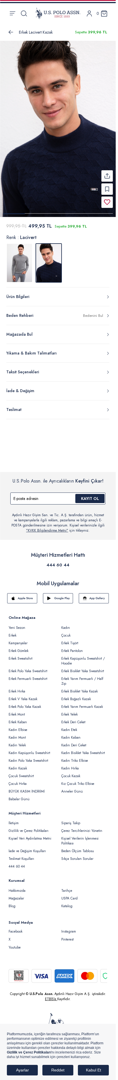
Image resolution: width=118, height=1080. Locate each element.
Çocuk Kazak (70, 772)
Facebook (15, 928)
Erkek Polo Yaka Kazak (25, 703)
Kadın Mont (17, 734)
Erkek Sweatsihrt (20, 655)
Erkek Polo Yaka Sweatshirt (28, 667)
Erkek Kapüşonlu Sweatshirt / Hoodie (83, 657)
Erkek (12, 632)
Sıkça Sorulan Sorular (77, 855)
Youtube (15, 944)
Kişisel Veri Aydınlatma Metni (30, 835)
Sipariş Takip (70, 819)
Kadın (65, 624)
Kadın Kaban (70, 734)
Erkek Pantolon (72, 647)
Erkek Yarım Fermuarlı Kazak (82, 703)
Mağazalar (16, 894)
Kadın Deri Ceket (73, 741)
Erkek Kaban (18, 718)
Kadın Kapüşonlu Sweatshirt (29, 749)
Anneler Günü (72, 788)
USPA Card (69, 894)
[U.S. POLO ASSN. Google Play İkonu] (58, 595)
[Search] (24, 13)
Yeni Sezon (17, 624)
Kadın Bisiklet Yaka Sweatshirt (83, 749)
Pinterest (67, 936)
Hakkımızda (17, 887)
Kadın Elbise (18, 726)
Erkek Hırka (17, 687)
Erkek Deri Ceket (73, 718)
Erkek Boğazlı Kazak (76, 695)
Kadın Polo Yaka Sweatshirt (28, 757)
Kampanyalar (18, 639)
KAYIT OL (90, 495)
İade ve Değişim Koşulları (27, 847)
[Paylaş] (107, 172)
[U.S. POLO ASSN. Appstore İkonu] (22, 595)
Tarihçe (66, 887)
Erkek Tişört (69, 639)
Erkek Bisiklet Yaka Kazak (79, 687)
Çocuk (65, 632)
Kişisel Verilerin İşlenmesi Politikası (80, 837)
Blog (12, 902)
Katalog (66, 902)
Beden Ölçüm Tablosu (77, 847)
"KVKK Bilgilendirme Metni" (47, 527)
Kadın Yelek (17, 741)
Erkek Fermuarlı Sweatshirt (28, 675)
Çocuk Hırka (18, 780)
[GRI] (19, 259)
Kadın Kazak (18, 764)
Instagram (68, 928)
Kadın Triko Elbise (74, 757)
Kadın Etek (69, 726)
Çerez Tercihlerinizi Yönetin (81, 827)
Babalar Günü (19, 795)
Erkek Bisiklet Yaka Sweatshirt (82, 667)
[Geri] (10, 32)
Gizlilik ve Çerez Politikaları (28, 827)
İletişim (14, 819)
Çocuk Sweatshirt (21, 772)
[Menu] (12, 13)
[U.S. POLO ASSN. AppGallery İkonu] (94, 595)
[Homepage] (58, 13)
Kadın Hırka (70, 764)
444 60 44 (57, 561)
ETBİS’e (51, 995)
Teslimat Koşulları (21, 855)
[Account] (89, 14)
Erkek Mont (17, 711)
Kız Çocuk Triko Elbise (77, 780)
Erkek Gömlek (18, 647)
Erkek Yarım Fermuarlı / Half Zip (82, 678)
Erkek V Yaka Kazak (23, 695)
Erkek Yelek (69, 711)
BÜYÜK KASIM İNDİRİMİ (27, 788)
